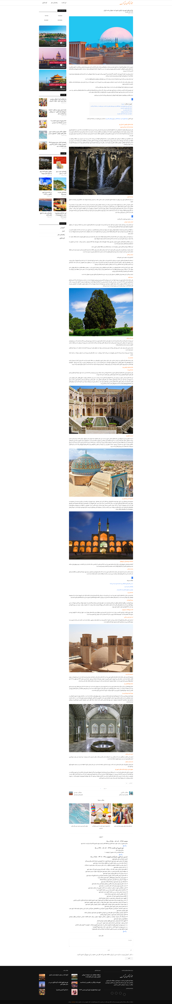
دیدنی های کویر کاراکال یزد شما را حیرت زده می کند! (121, 583)
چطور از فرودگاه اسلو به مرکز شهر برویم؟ (46, 172)
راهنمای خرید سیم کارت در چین (61, 172)
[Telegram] (112, 994)
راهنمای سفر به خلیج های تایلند (46, 214)
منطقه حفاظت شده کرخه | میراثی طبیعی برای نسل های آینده (91, 976)
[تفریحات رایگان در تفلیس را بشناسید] (74, 984)
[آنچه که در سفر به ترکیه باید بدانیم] (42, 977)
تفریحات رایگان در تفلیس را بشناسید (90, 982)
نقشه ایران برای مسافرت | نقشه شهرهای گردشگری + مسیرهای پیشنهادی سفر (57, 112)
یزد (126, 783)
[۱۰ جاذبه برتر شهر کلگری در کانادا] (45, 183)
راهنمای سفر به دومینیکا (62, 193)
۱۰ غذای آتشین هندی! (62, 990)
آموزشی (62, 228)
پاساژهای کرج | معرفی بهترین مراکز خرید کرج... (123, 826)
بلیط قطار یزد (117, 119)
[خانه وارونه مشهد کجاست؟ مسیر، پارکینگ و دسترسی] (101, 813)
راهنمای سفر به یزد (128, 587)
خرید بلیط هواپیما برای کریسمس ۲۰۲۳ (90, 990)
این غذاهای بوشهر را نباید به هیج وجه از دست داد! (60, 215)
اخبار (63, 231)
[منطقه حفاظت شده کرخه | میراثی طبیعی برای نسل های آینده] (74, 977)
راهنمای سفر (54, 3)
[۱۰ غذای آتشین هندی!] (42, 992)
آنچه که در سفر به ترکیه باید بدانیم (58, 975)
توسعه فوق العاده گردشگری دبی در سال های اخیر (58, 983)
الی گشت (73, 1002)
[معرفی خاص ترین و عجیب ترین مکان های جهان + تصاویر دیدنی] (79, 813)
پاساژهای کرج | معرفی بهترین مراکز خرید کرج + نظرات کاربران (58, 100)
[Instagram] (116, 994)
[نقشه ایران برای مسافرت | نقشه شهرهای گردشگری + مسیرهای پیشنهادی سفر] (43, 113)
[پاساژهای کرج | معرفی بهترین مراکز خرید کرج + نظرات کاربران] (123, 813)
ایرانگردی (130, 783)
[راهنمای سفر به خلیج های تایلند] (45, 204)
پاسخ (124, 846)
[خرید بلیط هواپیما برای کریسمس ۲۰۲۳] (74, 992)
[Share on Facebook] (98, 788)
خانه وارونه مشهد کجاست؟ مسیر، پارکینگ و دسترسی (58, 122)
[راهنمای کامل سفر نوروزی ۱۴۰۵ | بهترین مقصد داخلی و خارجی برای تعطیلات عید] (43, 146)
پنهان (123, 104)
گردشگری (44, 3)
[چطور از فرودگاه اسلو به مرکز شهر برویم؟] (45, 163)
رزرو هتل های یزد (109, 119)
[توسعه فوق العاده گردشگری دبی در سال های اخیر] (42, 984)
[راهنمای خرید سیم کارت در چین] (59, 163)
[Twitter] (120, 994)
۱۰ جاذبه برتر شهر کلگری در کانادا (47, 193)
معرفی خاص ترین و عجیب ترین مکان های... (79, 826)
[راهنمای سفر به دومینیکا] (59, 183)
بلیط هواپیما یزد (124, 119)
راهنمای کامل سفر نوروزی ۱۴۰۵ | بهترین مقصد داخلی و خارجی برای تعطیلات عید (57, 144)
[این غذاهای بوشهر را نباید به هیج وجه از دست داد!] (59, 204)
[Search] (39, 2)
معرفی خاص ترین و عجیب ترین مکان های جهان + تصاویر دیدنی (57, 132)
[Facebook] (125, 994)
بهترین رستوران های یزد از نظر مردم (125, 590)
